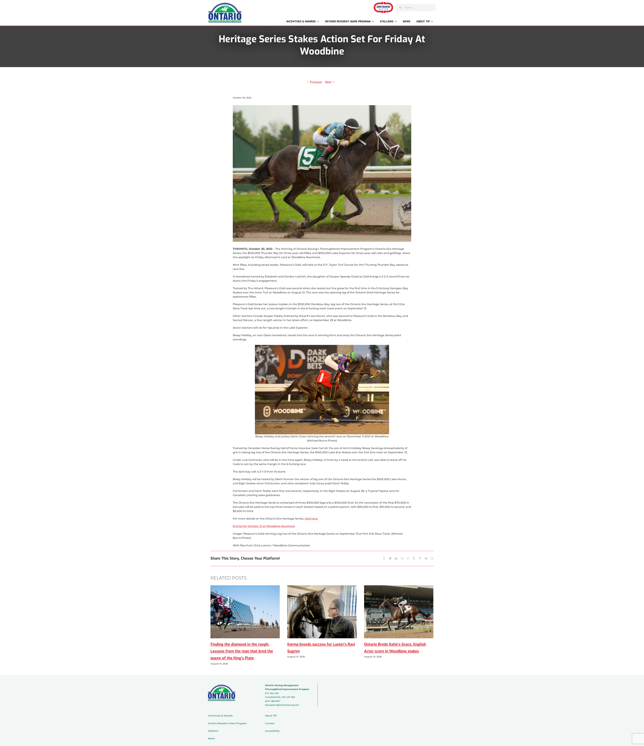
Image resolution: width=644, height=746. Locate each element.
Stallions (213, 730)
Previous (316, 82)
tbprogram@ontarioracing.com (282, 705)
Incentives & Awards (220, 715)
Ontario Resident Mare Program (227, 723)
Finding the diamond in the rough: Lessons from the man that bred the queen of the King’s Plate (241, 651)
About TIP (271, 715)
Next (328, 82)
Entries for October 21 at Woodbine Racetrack (264, 526)
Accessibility (272, 730)
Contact (270, 723)
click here (311, 518)
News (211, 738)
